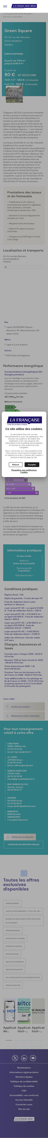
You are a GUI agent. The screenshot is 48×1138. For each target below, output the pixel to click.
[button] (32, 464)
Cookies (24, 472)
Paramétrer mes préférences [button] (24, 470)
